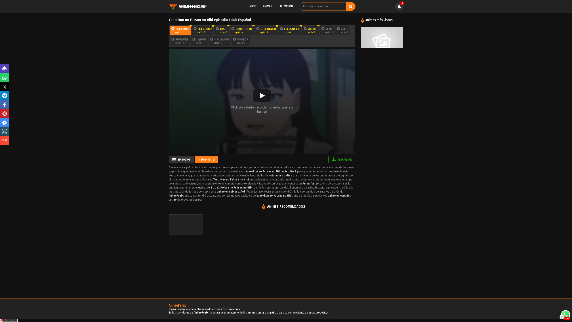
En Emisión (286, 6)
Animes (267, 6)
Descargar (344, 159)
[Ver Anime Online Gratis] (382, 41)
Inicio (252, 6)
